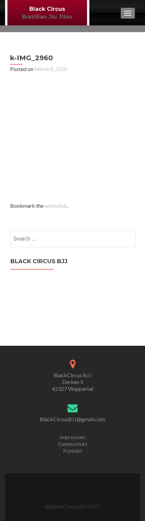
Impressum (72, 437)
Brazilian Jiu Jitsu (47, 17)
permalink (56, 205)
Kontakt (72, 450)
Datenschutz (72, 443)
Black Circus (47, 9)
